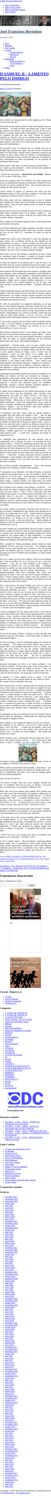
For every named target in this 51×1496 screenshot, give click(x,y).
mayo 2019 (9, 1314)
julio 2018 (9, 1332)
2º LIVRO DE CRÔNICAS (16, 1015)
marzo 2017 (9, 1363)
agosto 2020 (9, 1281)
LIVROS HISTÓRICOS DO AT (31, 856)
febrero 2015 (10, 1418)
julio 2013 (9, 1460)
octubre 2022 (10, 1226)
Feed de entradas (11, 999)
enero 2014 (9, 1447)
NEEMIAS (9, 1075)
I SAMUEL (9, 1050)
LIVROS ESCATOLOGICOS (17, 1066)
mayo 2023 (9, 1210)
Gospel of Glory (11, 1153)
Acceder (8, 997)
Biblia (7, 68)
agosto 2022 (9, 1230)
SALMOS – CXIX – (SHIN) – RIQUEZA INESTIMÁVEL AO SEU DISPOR (22, 1127)
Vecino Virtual (10, 1182)
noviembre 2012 (11, 1475)
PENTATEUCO (11, 1079)
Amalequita (4, 859)
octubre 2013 (10, 1453)
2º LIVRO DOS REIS (14, 1017)
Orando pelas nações (13, 1169)
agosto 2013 (9, 1458)
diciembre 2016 (11, 1369)
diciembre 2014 (11, 1422)
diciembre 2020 (11, 1272)
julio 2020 (9, 1283)
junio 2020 (9, 1285)
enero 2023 (9, 1219)
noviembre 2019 (11, 1301)
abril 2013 (9, 1467)
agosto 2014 (9, 1431)
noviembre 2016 (11, 1371)
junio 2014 (9, 1436)
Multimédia (9, 59)
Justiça (2, 861)
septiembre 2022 (11, 1228)
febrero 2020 (10, 1294)
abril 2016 (9, 1387)
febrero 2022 (10, 1243)
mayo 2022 (9, 1237)
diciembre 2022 (11, 1221)
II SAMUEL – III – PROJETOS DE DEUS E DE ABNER (23, 866)
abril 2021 (9, 1263)
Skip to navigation (12, 5)
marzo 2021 (9, 1265)
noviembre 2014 (11, 1425)
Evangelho (9, 1039)
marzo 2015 (9, 1416)
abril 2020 (9, 1290)
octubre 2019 (10, 1303)
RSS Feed (18, 1)
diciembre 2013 (11, 1449)
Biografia (8, 46)
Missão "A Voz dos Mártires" (16, 1167)
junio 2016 (9, 1383)
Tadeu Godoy (10, 1178)
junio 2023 (9, 1208)
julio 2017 (9, 1356)
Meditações (14, 55)
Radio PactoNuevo (17, 61)
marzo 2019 (9, 1316)
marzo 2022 (9, 1241)
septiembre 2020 (11, 1279)
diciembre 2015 (11, 1396)
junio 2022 (9, 1234)
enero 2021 (9, 1270)
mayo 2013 (9, 1464)
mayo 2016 (9, 1385)
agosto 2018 (9, 1329)
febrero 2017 (10, 1365)
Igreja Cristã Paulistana (14, 1158)
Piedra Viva (9, 1171)
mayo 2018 (9, 1336)
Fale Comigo (10, 48)
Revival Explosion (12, 1176)
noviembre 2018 (11, 1325)
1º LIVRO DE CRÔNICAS (16, 1013)
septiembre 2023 (11, 1201)
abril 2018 (9, 1338)
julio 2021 (9, 1257)
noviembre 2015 (11, 1398)
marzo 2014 (9, 1442)
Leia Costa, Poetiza (12, 1162)
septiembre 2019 (11, 1305)
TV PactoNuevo (16, 63)
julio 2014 (9, 1433)
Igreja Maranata (11, 1160)
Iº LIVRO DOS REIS (13, 1055)
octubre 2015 (10, 1400)
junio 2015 (9, 1409)
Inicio (7, 43)
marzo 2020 (9, 1292)
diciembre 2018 (11, 1323)
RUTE (7, 1084)
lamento (8, 861)
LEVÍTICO (9, 1064)
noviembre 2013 (11, 1451)
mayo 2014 (9, 1438)
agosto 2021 (9, 1254)
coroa (17, 859)
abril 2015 (9, 1413)
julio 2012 (9, 1484)
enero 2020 (9, 1296)
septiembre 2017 (11, 1352)
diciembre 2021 (11, 1248)
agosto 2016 (9, 1378)
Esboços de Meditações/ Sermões (18, 1031)
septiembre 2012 (11, 1480)
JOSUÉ (8, 1059)
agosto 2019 (9, 1307)
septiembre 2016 (11, 1376)
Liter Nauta (9, 1165)
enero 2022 (9, 1245)
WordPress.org (10, 1003)
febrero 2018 (10, 1343)
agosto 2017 (9, 1354)
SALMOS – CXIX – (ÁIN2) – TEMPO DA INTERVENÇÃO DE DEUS (22, 1123)
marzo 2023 (9, 1215)
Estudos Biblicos (16, 52)
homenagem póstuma (27, 859)
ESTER (8, 1035)
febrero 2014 (10, 1444)
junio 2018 (9, 1334)
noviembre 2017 (11, 1349)
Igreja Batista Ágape (13, 1156)
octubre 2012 (10, 1478)
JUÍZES (8, 1062)
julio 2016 (9, 1380)
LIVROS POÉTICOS (13, 1070)
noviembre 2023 (11, 1199)
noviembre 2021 (11, 1250)
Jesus (41, 859)
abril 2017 (9, 1360)
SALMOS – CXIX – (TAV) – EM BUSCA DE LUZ (26, 1131)
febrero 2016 (10, 1391)
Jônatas (46, 859)
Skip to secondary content (15, 10)
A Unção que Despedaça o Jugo (17, 1149)
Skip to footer (10, 12)
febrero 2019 (10, 1318)
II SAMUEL (17, 856)
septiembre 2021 (11, 1252)
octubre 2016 (10, 1374)
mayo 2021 (9, 1261)
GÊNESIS (9, 1048)
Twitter (3, 1)
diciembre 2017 (11, 1347)
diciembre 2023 (11, 1197)
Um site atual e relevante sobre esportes (20, 1180)
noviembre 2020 (11, 1274)
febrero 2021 (10, 1268)
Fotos (12, 66)
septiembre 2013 (11, 1455)
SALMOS (9, 1086)
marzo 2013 (9, 1469)
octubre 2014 (10, 1427)
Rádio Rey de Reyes (13, 1173)
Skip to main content (13, 7)
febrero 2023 (10, 1217)
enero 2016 (9, 1394)
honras (37, 859)
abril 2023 (9, 1212)
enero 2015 (9, 1420)
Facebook (10, 1)
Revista (13, 57)
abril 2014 (9, 1440)
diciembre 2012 (11, 1473)
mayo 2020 (9, 1287)
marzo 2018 (9, 1341)
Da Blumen (9, 1151)
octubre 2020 (10, 1276)
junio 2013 (9, 1462)
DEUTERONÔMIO (13, 1028)
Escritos (8, 50)
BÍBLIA (9, 856)
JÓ (6, 1057)
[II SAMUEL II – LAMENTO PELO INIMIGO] (15, 116)
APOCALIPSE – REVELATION (18, 1019)
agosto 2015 (9, 1405)
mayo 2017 (9, 1358)
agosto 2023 (9, 1203)
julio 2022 (9, 1232)
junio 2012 (9, 1486)
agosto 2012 (9, 1482)
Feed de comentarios (13, 1001)
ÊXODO (8, 1042)
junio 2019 (9, 1312)
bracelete (12, 859)
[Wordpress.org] (23, 1493)
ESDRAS (9, 1033)
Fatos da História (11, 1044)
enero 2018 (9, 1345)
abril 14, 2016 (5, 89)
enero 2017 (9, 1367)
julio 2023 (9, 1206)
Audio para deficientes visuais (16, 1022)
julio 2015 (9, 1407)
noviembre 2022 (11, 1223)
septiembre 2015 (11, 1402)
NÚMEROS (10, 1077)
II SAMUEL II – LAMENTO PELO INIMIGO (24, 76)
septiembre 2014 (11, 1429)
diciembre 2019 (11, 1299)
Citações (8, 1026)
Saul (13, 861)
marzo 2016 (9, 1389)
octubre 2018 (10, 1327)
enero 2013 (9, 1471)
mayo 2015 (9, 1411)
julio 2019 (9, 1310)
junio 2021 (9, 1259)
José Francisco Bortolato (21, 31)
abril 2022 (9, 1239)
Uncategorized (10, 1088)
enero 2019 (9, 1321)
